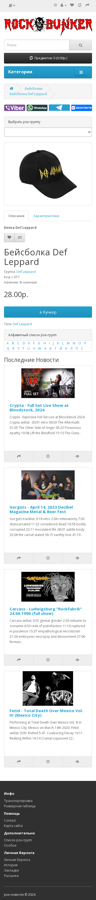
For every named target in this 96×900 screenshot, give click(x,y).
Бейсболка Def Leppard (28, 94)
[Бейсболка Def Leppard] (48, 173)
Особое (10, 845)
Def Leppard (26, 271)
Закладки (11, 870)
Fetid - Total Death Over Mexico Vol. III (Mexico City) (46, 713)
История (11, 865)
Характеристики (46, 216)
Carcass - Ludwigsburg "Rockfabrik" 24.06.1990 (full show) (46, 611)
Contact (10, 820)
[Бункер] (79, 5)
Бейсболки (33, 88)
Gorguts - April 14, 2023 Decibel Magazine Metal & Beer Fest (41, 509)
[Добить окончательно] (87, 5)
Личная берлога (17, 859)
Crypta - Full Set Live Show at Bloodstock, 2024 (39, 407)
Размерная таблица (19, 806)
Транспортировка (18, 800)
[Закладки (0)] (72, 5)
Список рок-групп (18, 840)
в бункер (48, 312)
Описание (16, 216)
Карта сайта (13, 825)
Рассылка (11, 875)
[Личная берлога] (64, 5)
